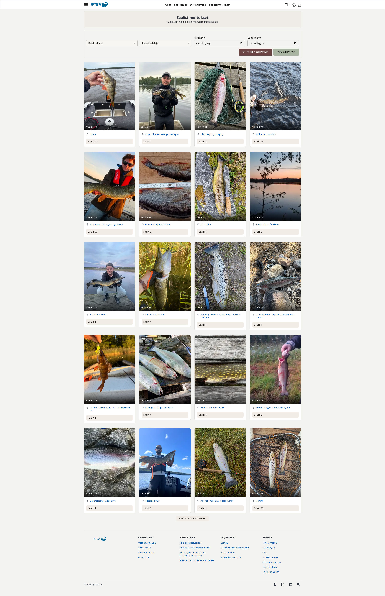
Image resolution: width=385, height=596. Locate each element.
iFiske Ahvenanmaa (271, 562)
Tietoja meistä (269, 542)
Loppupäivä (254, 37)
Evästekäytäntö (270, 567)
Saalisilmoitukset (146, 552)
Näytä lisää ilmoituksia (192, 518)
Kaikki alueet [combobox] (95, 43)
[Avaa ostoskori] (294, 5)
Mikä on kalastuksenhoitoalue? (195, 547)
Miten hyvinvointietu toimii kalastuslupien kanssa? (192, 554)
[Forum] (298, 584)
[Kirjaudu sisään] (299, 5)
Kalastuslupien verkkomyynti (235, 547)
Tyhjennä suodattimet (258, 52)
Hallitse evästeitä (270, 571)
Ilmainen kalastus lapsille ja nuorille (197, 560)
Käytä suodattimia (286, 52)
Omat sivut (143, 557)
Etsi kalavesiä (144, 547)
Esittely (224, 542)
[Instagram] (283, 584)
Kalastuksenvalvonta (231, 557)
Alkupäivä (199, 37)
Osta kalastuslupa (147, 542)
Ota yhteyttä (268, 547)
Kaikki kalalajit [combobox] (150, 43)
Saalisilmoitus (227, 552)
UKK (264, 552)
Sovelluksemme (270, 557)
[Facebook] (275, 584)
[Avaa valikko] (86, 4)
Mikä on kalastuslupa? (190, 542)
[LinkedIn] (291, 584)
